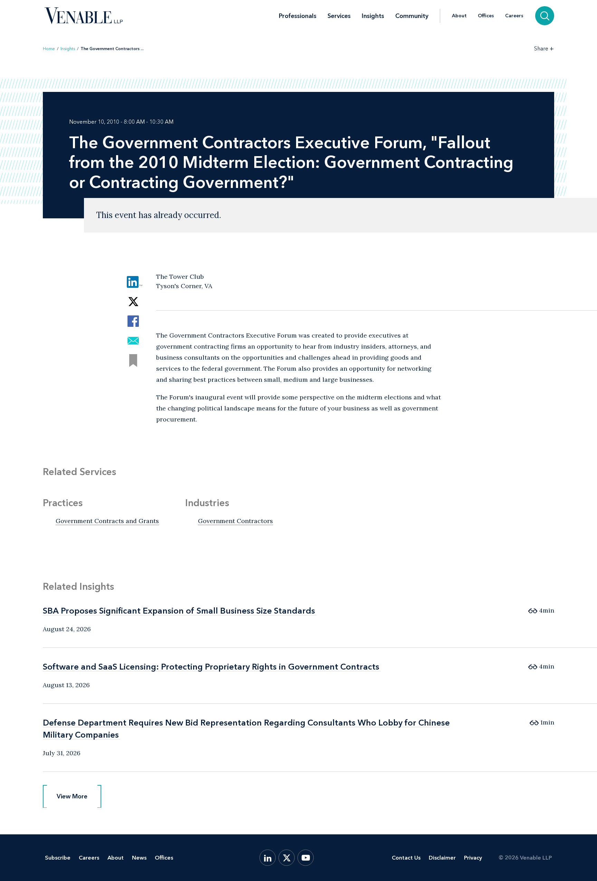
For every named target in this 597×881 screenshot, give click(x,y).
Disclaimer (442, 857)
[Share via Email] (133, 341)
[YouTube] (305, 858)
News (139, 857)
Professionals (297, 16)
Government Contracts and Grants (107, 521)
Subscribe (57, 857)
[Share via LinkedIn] (133, 282)
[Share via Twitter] (133, 301)
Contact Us (406, 857)
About (459, 15)
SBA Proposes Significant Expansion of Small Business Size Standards (179, 611)
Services (339, 16)
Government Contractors (235, 521)
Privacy (473, 857)
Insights (373, 16)
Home (49, 49)
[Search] (544, 15)
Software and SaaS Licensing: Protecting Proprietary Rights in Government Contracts (211, 667)
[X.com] (286, 858)
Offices (486, 15)
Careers (514, 15)
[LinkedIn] (267, 858)
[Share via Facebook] (133, 321)
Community (411, 16)
